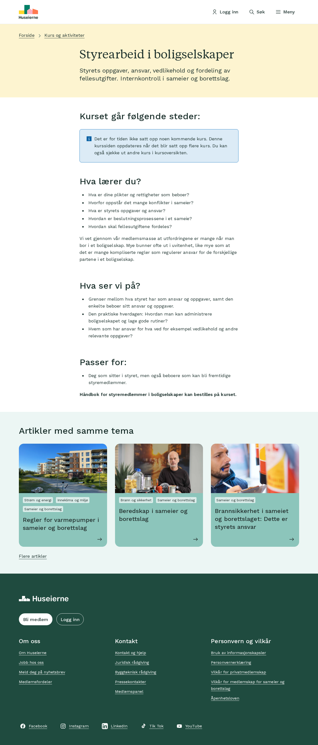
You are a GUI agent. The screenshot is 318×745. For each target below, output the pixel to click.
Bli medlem (35, 619)
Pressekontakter (130, 681)
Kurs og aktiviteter (64, 35)
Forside (27, 35)
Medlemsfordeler (35, 681)
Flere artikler (33, 556)
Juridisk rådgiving (132, 662)
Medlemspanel (129, 691)
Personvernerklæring (231, 662)
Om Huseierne (32, 652)
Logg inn (70, 619)
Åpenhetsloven (225, 698)
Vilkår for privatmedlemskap (238, 672)
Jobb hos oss (31, 662)
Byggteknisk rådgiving (136, 672)
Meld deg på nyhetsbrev (42, 672)
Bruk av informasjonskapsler (238, 652)
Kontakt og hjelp (130, 652)
